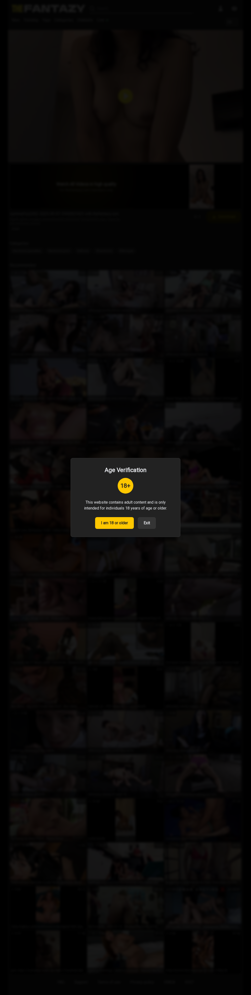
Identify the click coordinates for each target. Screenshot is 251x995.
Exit (147, 523)
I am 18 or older (114, 523)
